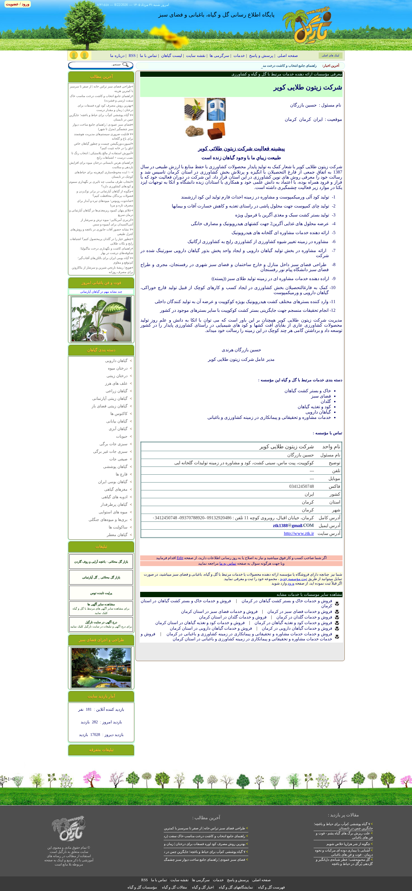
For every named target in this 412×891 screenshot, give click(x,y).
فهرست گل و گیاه (271, 887)
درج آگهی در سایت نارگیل (101, 622)
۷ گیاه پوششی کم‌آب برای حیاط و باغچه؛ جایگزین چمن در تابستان (201, 852)
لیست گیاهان (171, 56)
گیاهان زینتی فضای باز (112, 406)
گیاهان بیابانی (119, 421)
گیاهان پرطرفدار (117, 504)
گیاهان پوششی (118, 467)
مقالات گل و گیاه (174, 887)
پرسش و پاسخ (261, 56)
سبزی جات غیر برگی (113, 451)
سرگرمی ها (219, 56)
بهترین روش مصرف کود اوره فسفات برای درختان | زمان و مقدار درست (196, 844)
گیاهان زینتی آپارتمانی (112, 398)
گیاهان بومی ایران (115, 482)
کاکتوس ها (121, 414)
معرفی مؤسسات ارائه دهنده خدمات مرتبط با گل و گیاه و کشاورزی (287, 74)
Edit (180, 558)
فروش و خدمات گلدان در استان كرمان (233, 617)
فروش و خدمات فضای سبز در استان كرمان (219, 611)
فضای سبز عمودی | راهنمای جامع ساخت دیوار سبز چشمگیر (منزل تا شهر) (195, 860)
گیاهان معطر (120, 535)
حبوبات (124, 436)
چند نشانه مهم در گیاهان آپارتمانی (101, 291)
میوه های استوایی (116, 512)
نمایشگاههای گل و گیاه (236, 887)
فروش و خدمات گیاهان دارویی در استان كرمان (211, 628)
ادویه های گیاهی (117, 497)
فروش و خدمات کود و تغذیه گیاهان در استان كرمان (200, 622)
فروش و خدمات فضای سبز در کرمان (299, 611)
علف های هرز (119, 383)
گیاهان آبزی (121, 429)
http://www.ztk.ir (299, 533)
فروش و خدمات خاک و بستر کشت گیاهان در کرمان (287, 601)
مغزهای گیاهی (118, 489)
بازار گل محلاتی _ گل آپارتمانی (101, 577)
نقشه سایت (195, 56)
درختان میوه (120, 368)
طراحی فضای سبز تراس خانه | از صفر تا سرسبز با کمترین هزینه (202, 828)
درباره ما (117, 56)
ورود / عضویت (17, 4)
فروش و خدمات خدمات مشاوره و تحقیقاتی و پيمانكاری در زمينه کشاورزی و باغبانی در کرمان (249, 634)
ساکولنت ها (121, 527)
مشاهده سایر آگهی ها (101, 604)
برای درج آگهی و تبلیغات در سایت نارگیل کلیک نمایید (101, 626)
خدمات (239, 56)
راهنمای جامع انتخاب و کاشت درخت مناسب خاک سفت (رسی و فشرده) (267, 66)
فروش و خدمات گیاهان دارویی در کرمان (297, 628)
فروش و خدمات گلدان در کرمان (304, 617)
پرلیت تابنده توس (101, 593)
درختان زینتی (120, 376)
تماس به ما (227, 563)
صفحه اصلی (287, 56)
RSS (132, 56)
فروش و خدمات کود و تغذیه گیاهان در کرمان (293, 622)
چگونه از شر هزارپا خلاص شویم (350, 844)
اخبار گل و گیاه (203, 887)
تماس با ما (148, 56)
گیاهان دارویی (119, 361)
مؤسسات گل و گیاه (142, 887)
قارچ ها (124, 474)
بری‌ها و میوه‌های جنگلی (111, 520)
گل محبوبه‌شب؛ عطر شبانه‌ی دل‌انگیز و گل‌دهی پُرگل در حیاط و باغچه (344, 862)
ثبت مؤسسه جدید (293, 579)
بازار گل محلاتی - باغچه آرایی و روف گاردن (101, 561)
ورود (291, 583)
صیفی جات (121, 459)
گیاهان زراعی (119, 391)
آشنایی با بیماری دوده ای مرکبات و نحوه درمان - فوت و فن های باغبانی (344, 852)
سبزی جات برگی (116, 444)
